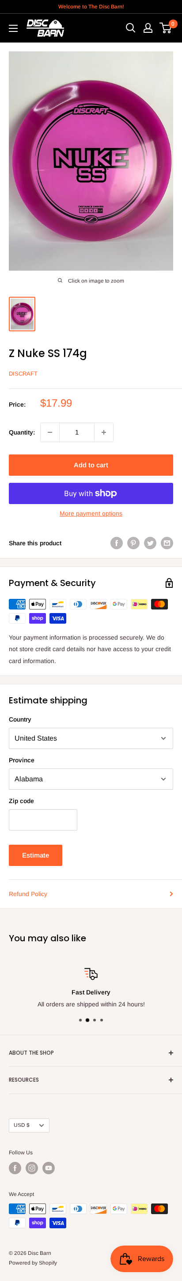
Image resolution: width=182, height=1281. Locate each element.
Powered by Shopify (33, 1263)
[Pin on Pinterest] (133, 543)
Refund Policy (28, 893)
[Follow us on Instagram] (32, 1168)
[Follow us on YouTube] (48, 1168)
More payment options (91, 513)
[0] (165, 28)
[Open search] (131, 28)
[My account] (148, 28)
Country (20, 719)
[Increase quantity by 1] (104, 432)
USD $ (22, 1125)
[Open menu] (13, 28)
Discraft (23, 373)
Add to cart (91, 465)
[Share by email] (167, 543)
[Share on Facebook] (116, 543)
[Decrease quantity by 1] (50, 432)
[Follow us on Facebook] (15, 1168)
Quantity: (22, 432)
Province (21, 760)
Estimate (35, 855)
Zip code (21, 800)
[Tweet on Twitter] (150, 543)
